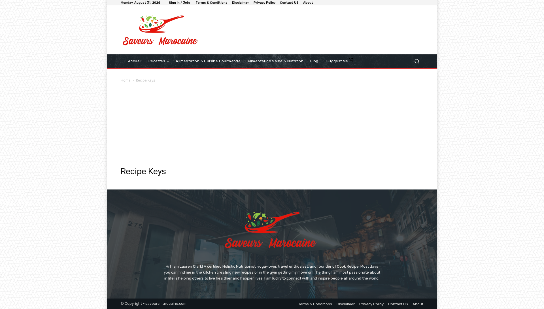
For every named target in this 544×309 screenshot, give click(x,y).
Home (126, 80)
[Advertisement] (272, 126)
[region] (73, 268)
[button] (416, 61)
